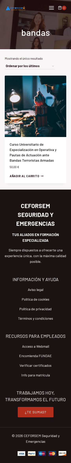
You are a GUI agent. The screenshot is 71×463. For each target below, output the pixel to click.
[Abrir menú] (51, 8)
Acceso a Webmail (35, 346)
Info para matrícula (35, 375)
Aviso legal (35, 289)
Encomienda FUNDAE (35, 356)
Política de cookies (35, 299)
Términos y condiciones (35, 318)
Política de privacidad (35, 309)
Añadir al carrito (24, 176)
